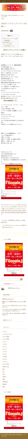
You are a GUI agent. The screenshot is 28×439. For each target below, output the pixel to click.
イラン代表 (17, 204)
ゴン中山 (23, 204)
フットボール (17, 208)
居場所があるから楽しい (14, 288)
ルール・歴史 (6, 364)
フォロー (5, 354)
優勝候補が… (7, 40)
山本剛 (2, 210)
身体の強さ (5, 381)
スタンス (5, 344)
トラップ (5, 349)
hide (11, 35)
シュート (5, 341)
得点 (6, 210)
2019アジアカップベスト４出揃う (10, 38)
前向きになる (6, 366)
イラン (12, 204)
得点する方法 (11, 210)
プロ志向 (5, 356)
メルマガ (5, 359)
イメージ (5, 331)
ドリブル (5, 351)
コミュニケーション (7, 334)
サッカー (6, 206)
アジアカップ (7, 204)
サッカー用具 (6, 339)
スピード (5, 346)
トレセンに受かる (9, 208)
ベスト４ (23, 208)
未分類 (4, 376)
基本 (4, 369)
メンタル (5, 361)
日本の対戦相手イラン (7, 42)
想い (4, 371)
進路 (4, 386)
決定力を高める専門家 (10, 212)
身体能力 (5, 384)
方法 (4, 374)
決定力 (20, 210)
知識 (11, 30)
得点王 (16, 210)
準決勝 (18, 212)
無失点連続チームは (8, 46)
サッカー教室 (6, 336)
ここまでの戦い (7, 44)
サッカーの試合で (13, 206)
